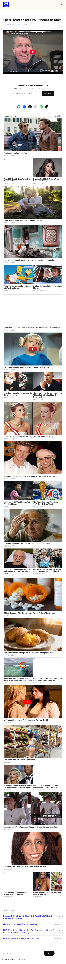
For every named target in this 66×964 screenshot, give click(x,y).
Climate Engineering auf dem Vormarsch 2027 (21, 924)
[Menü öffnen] (62, 4)
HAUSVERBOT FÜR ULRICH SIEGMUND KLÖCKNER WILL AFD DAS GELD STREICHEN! (27, 917)
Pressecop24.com (8, 953)
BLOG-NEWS (16, 24)
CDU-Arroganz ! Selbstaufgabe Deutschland (21, 938)
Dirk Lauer (8, 24)
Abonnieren (48, 94)
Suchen (49, 953)
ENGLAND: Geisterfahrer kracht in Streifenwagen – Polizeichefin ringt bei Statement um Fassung (29, 931)
